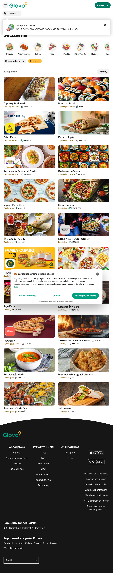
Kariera (16, 452)
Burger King (15, 528)
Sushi (21, 543)
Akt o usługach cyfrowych (96, 500)
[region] (56, 48)
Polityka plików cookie (96, 484)
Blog (43, 469)
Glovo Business (17, 469)
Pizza (14, 543)
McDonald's (27, 528)
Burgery (37, 543)
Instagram (70, 452)
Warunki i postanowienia (96, 473)
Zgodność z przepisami (96, 490)
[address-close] (105, 25)
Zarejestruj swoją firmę (17, 458)
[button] (10, 48)
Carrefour (40, 528)
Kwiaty (28, 543)
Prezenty (54, 543)
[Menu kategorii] (5, 5)
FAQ (43, 458)
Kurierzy (17, 463)
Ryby (45, 543)
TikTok (70, 458)
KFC (6, 528)
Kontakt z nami (43, 474)
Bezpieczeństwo (43, 479)
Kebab (7, 543)
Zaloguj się (43, 485)
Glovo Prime (43, 463)
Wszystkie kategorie (13, 548)
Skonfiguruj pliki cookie (96, 495)
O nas (43, 452)
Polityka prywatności (96, 479)
